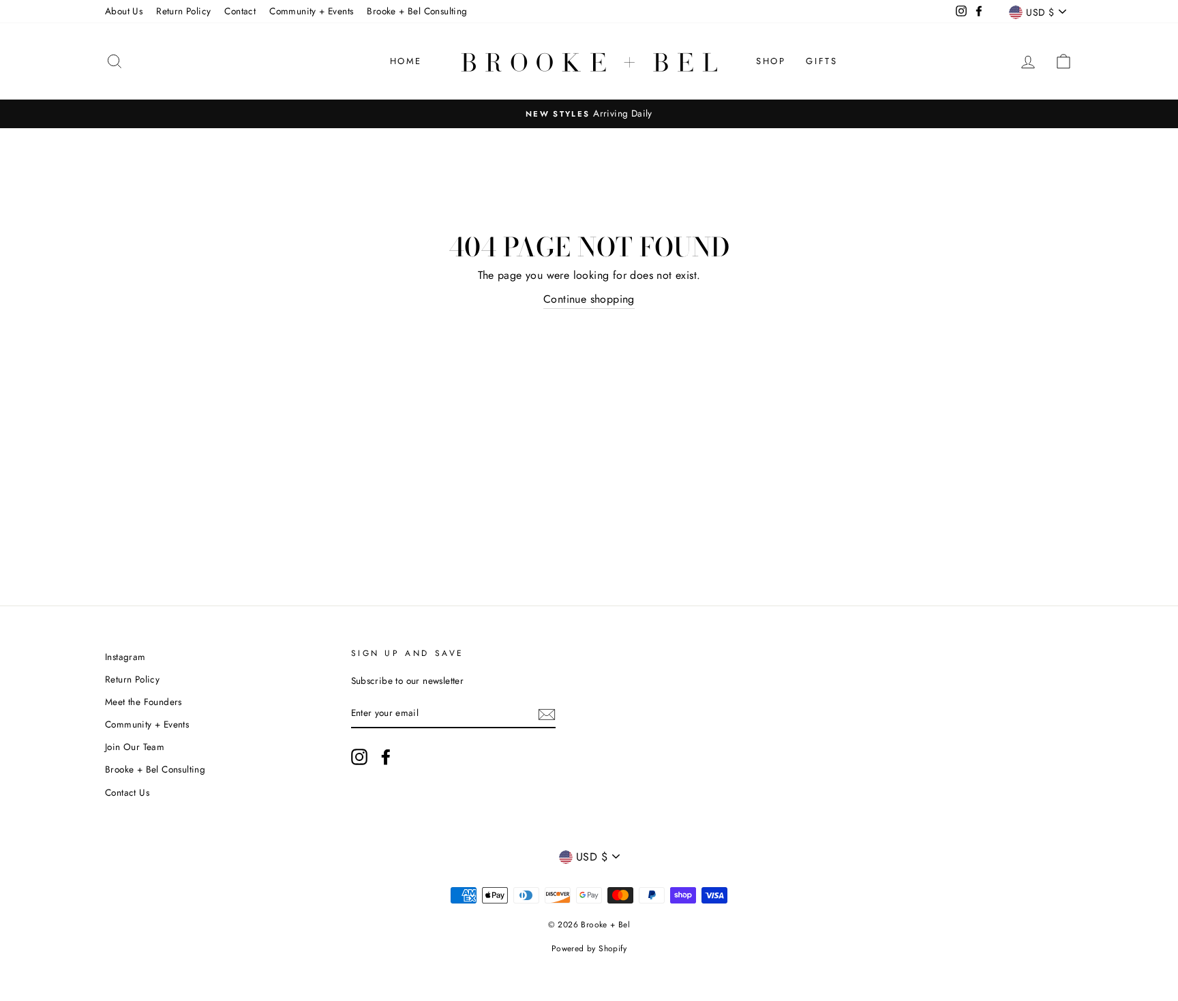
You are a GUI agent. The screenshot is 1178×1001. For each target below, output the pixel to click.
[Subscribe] (547, 713)
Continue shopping (589, 299)
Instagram (125, 656)
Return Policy (183, 11)
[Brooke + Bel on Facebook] (386, 757)
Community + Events (311, 11)
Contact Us (127, 792)
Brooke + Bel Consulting (417, 11)
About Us (123, 11)
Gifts (821, 61)
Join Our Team (134, 746)
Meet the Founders (143, 701)
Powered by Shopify (589, 948)
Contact (240, 11)
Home (406, 61)
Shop (770, 61)
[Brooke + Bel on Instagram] (359, 757)
